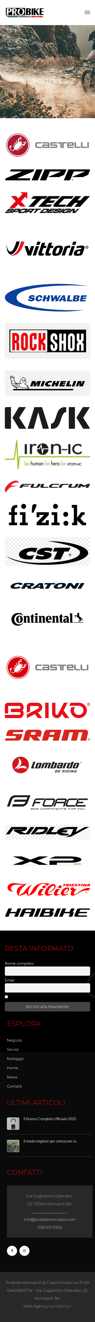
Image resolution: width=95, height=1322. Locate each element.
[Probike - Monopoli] (25, 12)
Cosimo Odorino (45, 1149)
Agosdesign (59, 1306)
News (12, 1077)
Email (9, 980)
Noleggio (15, 1059)
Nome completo (19, 963)
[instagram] (24, 1251)
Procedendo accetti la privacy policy (40, 997)
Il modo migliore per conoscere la (50, 1141)
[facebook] (12, 1251)
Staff (34, 1127)
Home (37, 96)
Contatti (14, 1086)
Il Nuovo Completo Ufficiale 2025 (50, 1119)
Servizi (13, 1049)
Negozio (14, 1040)
